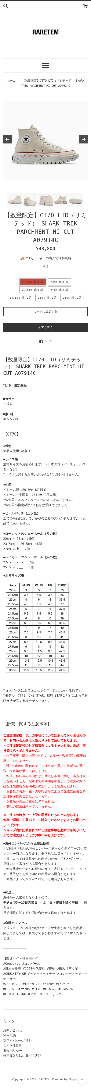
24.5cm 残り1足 (20, 297)
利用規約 (9, 1035)
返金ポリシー (12, 1051)
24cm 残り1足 (59, 289)
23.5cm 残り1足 (33, 289)
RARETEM (44, 1079)
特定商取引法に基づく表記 (22, 1056)
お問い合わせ (12, 1030)
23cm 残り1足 (59, 282)
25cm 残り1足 (47, 297)
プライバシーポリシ (17, 1040)
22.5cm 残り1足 (33, 282)
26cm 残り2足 (72, 297)
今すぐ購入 (45, 327)
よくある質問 (12, 1046)
